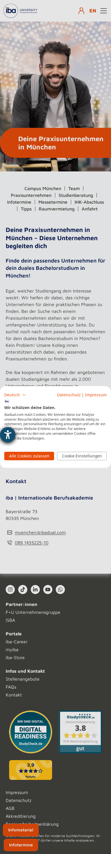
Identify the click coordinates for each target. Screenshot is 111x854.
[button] (15, 394)
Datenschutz (69, 394)
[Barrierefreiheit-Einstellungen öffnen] (7, 434)
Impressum (96, 394)
